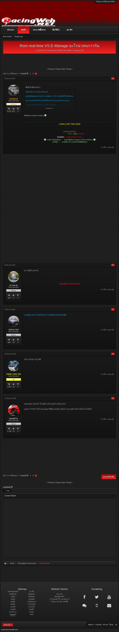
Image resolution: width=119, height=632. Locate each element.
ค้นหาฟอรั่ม (7, 36)
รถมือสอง (31, 596)
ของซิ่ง (13, 602)
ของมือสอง (13, 594)
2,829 (9, 387)
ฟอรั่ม (23, 30)
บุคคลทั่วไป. (13, 419)
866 (9, 342)
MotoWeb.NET (59, 596)
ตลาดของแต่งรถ (13, 591)
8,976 (9, 111)
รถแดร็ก (31, 609)
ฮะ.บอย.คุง (14, 285)
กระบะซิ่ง (31, 607)
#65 (113, 398)
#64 (113, 354)
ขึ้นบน (111, 625)
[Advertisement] (59, 172)
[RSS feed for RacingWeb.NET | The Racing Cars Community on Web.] (116, 622)
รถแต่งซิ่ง (31, 599)
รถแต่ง (13, 596)
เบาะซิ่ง (31, 591)
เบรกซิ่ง (12, 607)
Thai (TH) (7, 625)
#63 (113, 309)
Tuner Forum (51, 50)
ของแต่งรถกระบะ (12, 615)
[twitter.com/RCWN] (97, 597)
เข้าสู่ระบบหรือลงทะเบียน (105, 2)
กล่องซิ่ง (13, 609)
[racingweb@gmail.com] (109, 605)
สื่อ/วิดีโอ (56, 30)
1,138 (9, 431)
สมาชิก (70, 30)
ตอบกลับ (110, 147)
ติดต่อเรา (91, 625)
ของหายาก (13, 612)
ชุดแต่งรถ (31, 594)
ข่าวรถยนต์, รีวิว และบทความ (59, 599)
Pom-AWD (67, 50)
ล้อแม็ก (13, 604)
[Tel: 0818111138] (97, 605)
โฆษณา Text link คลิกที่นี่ (59, 602)
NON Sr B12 (14, 330)
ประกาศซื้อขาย (39, 30)
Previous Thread (54, 69)
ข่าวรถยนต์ (31, 604)
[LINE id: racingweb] (84, 605)
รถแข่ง (31, 612)
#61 (113, 78)
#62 (113, 265)
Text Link (59, 594)
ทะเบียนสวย (31, 602)
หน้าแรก (10, 30)
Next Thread (66, 69)
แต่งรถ (13, 599)
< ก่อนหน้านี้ (23, 74)
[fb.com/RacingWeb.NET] (84, 597)
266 (9, 298)
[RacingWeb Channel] (109, 597)
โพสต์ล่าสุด (18, 36)
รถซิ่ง (31, 614)
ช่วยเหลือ (98, 625)
